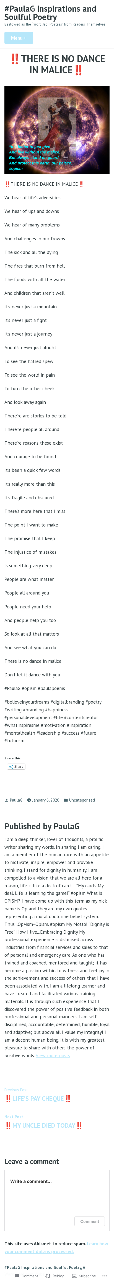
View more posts (53, 1055)
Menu (22, 38)
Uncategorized (82, 800)
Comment (89, 1221)
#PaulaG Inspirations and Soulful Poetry (50, 12)
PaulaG (16, 800)
